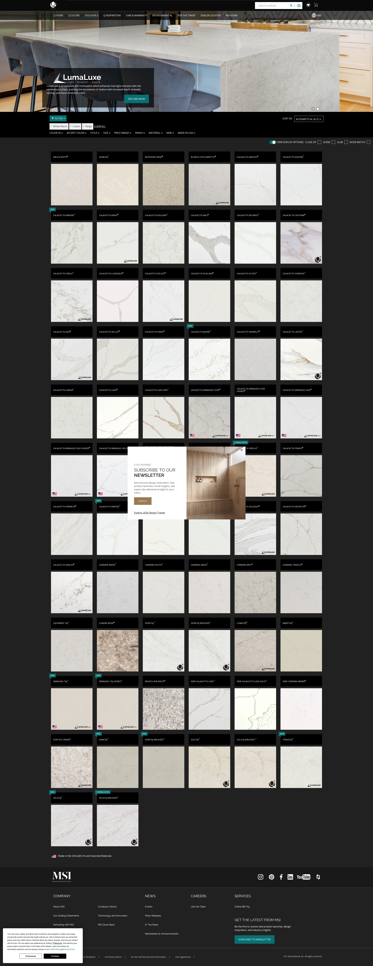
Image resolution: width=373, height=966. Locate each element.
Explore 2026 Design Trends (149, 512)
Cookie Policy (55, 949)
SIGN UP (143, 501)
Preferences (30, 956)
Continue (55, 956)
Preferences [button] (57, 943)
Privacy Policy (69, 949)
